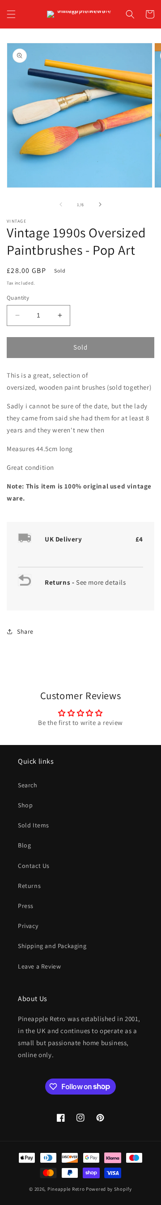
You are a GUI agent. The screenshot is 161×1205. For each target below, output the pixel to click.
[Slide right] (100, 204)
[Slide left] (61, 204)
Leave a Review (39, 966)
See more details (101, 582)
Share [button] (25, 631)
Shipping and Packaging (52, 946)
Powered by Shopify (109, 1189)
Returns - (60, 582)
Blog (24, 845)
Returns (29, 886)
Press (26, 906)
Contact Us (34, 866)
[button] (11, 14)
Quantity (18, 297)
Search (28, 785)
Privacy (28, 926)
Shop (25, 805)
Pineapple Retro (66, 1189)
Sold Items (33, 825)
